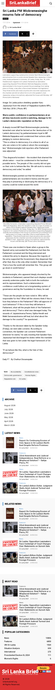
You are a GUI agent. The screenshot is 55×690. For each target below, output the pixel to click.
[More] (33, 34)
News (5, 19)
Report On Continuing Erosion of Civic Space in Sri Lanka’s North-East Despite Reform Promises (34, 442)
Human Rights (30, 375)
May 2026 (8, 417)
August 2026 (9, 405)
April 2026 (8, 421)
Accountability (16, 372)
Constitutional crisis (31, 372)
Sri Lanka (22, 379)
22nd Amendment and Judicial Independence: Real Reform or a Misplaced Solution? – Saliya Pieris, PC (34, 459)
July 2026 (8, 409)
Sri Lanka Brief (15, 27)
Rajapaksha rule (9, 379)
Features (22, 453)
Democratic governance (13, 375)
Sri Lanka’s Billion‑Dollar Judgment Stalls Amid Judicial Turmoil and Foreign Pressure (35, 488)
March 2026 (9, 425)
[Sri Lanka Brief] (5, 27)
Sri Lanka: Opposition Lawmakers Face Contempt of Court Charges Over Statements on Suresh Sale (35, 474)
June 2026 (9, 413)
